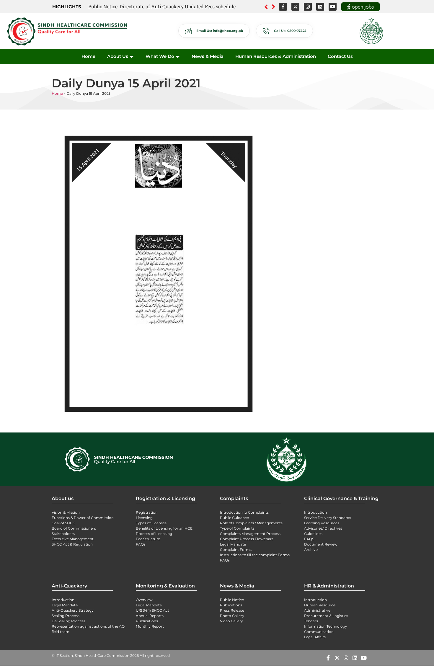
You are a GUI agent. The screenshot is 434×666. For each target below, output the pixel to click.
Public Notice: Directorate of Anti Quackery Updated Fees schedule (162, 6)
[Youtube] (333, 7)
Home (88, 56)
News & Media (207, 56)
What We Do (160, 56)
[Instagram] (308, 7)
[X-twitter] (295, 7)
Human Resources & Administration (275, 56)
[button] (274, 6)
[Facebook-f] (283, 7)
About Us (117, 56)
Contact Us (340, 56)
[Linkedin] (320, 7)
